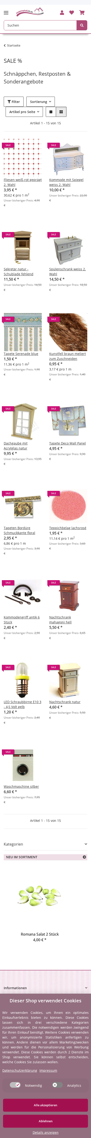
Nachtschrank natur (64, 702)
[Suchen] (82, 25)
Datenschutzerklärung (19, 1070)
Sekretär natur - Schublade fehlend (18, 271)
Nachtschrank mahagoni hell (60, 619)
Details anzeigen (46, 1132)
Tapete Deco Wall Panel (67, 443)
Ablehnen (45, 1121)
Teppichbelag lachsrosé (67, 528)
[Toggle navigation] (7, 11)
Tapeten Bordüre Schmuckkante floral (19, 530)
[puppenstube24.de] (30, 12)
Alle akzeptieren (45, 1105)
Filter (15, 101)
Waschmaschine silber (21, 786)
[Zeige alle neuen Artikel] (84, 857)
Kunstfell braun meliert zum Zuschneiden (67, 356)
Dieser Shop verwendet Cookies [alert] (45, 1000)
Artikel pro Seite (22, 112)
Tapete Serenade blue (21, 353)
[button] (62, 13)
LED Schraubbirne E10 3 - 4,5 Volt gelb (22, 704)
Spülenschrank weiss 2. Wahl (67, 271)
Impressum (48, 1070)
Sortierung (38, 101)
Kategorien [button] (13, 844)
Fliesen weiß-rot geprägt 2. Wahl (23, 182)
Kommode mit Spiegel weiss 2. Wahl (66, 182)
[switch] (15, 1085)
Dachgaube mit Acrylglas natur (16, 445)
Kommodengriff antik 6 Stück (22, 619)
